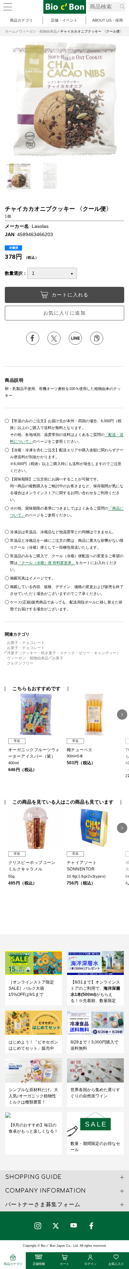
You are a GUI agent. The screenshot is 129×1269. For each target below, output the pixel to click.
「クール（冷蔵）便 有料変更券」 (46, 563)
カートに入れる (70, 294)
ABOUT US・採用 (107, 20)
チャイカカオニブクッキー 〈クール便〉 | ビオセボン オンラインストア (64, 6)
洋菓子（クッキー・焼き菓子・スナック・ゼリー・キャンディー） (63, 653)
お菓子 (57, 658)
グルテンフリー (20, 663)
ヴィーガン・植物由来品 (38, 31)
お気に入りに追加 (64, 313)
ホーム (10, 31)
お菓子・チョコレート (26, 642)
